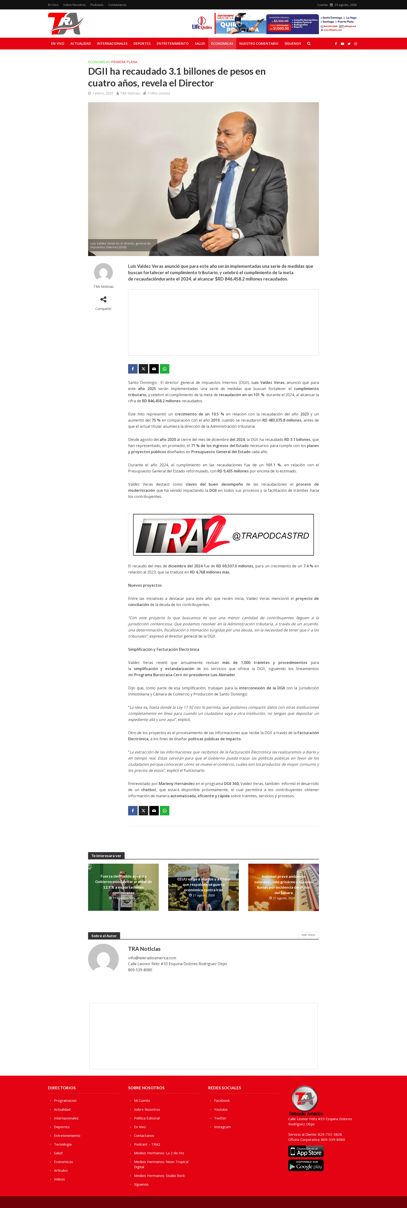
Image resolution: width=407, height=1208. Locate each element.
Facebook (222, 1100)
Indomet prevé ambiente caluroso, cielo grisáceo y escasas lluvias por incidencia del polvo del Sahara (283, 884)
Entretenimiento (173, 43)
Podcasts (97, 5)
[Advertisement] (223, 322)
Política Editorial (147, 1118)
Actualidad (80, 43)
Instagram (222, 1126)
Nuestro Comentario (258, 43)
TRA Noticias (130, 93)
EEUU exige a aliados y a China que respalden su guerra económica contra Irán (203, 884)
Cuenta (322, 5)
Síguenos (293, 43)
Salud (200, 43)
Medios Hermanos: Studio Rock (159, 1175)
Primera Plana (124, 62)
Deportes (142, 43)
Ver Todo (308, 935)
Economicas (222, 43)
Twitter (220, 1118)
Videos (59, 1179)
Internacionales (112, 43)
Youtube (221, 1109)
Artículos (61, 1170)
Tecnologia (63, 1144)
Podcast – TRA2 (147, 1144)
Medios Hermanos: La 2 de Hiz (159, 1153)
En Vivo (53, 5)
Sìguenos (141, 1184)
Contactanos (117, 5)
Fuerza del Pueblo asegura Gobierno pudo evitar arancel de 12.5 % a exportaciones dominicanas (123, 884)
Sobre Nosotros (74, 5)
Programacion (65, 1100)
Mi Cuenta (142, 1100)
